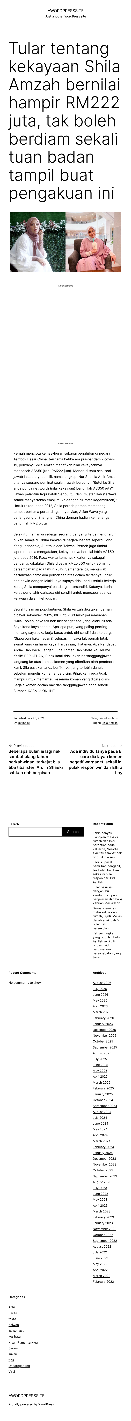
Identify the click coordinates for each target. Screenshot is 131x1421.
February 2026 (103, 1018)
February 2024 (103, 1147)
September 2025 (105, 1047)
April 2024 (100, 1135)
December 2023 (104, 1158)
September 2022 (105, 1240)
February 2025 (103, 1088)
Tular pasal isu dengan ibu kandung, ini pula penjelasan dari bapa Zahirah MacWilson (107, 895)
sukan (13, 1354)
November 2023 (104, 1164)
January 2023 (103, 1223)
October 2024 (103, 1100)
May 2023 (100, 1199)
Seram (13, 1348)
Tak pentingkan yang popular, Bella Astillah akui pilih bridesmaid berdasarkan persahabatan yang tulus (107, 945)
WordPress (46, 1404)
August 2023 (102, 1182)
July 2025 (100, 1059)
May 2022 (100, 1264)
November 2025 (104, 1035)
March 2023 (101, 1211)
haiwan (14, 1325)
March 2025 (101, 1082)
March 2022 (101, 1276)
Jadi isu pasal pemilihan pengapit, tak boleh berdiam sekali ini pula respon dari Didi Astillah (107, 872)
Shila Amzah (110, 722)
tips (11, 1360)
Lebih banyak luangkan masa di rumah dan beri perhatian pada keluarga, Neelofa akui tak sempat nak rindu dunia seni (107, 845)
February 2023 (103, 1217)
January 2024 (103, 1153)
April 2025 (100, 1076)
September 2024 (105, 1106)
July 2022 (100, 1252)
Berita (13, 1313)
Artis (114, 718)
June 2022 (100, 1258)
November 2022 (104, 1229)
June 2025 (100, 1065)
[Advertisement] (65, 312)
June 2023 (100, 1194)
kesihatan (16, 1336)
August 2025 (102, 1053)
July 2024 (100, 1117)
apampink (24, 722)
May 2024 (100, 1129)
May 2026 (100, 1000)
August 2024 (102, 1112)
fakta (12, 1319)
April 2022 (100, 1270)
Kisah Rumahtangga (23, 1342)
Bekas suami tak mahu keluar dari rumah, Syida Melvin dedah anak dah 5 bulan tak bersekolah (107, 918)
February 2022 (103, 1281)
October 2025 (103, 1041)
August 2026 (102, 983)
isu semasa (16, 1330)
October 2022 (103, 1235)
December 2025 (104, 1030)
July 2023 (100, 1188)
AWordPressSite (66, 10)
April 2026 (100, 1006)
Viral (12, 1371)
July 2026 (100, 989)
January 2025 (103, 1094)
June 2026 (100, 994)
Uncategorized (19, 1366)
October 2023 (103, 1170)
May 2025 (100, 1070)
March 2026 (101, 1012)
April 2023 (100, 1205)
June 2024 (100, 1123)
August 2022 (102, 1246)
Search (14, 824)
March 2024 (102, 1141)
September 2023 (105, 1176)
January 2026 (103, 1024)
